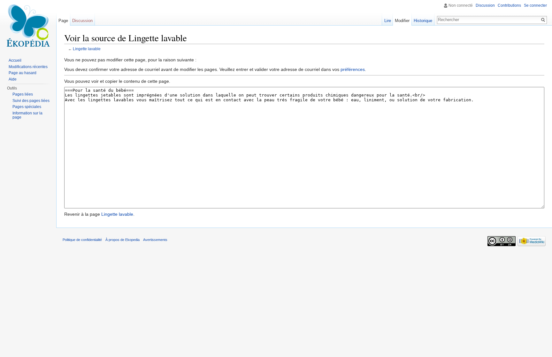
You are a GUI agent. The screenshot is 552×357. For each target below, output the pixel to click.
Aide (13, 79)
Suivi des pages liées (31, 100)
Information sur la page (27, 115)
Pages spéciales (26, 107)
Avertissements (155, 240)
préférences (353, 69)
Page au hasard (22, 73)
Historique (423, 20)
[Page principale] (28, 25)
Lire (387, 20)
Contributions (509, 5)
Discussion (485, 5)
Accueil (15, 60)
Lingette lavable (87, 49)
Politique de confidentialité (82, 240)
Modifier (402, 20)
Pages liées (22, 94)
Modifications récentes (28, 67)
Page (63, 20)
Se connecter (535, 5)
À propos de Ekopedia (122, 240)
